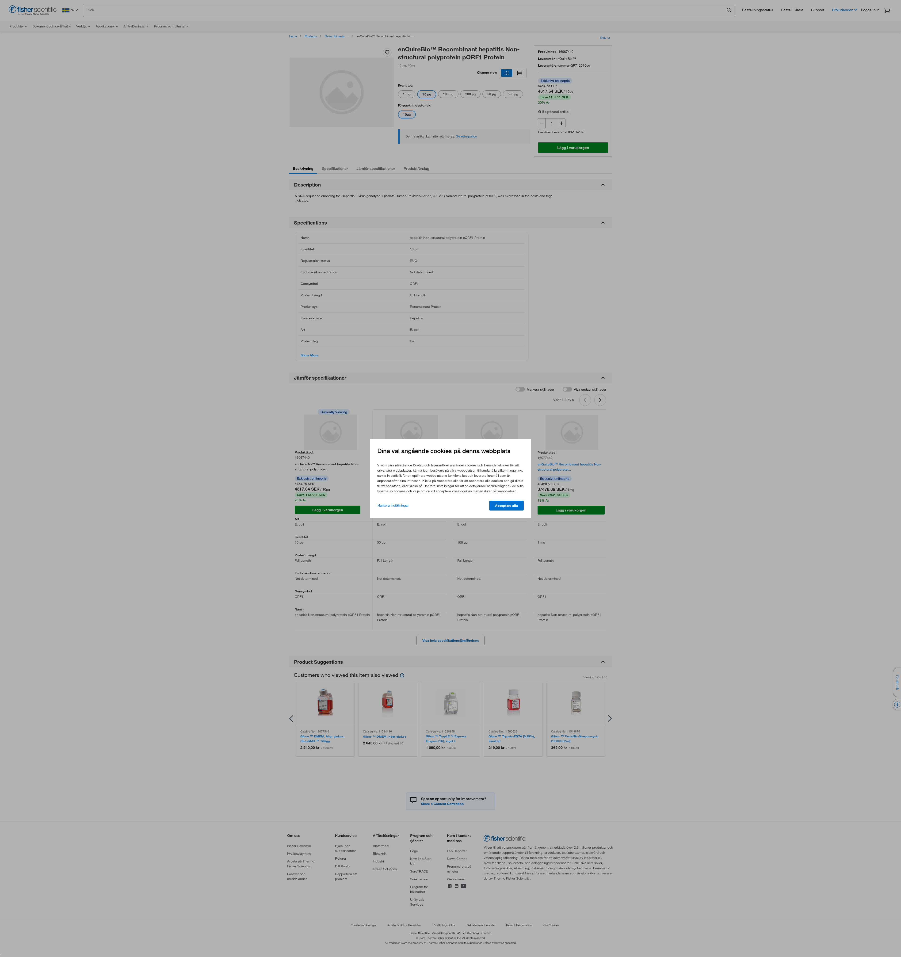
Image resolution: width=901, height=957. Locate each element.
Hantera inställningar (393, 505)
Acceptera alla (506, 505)
